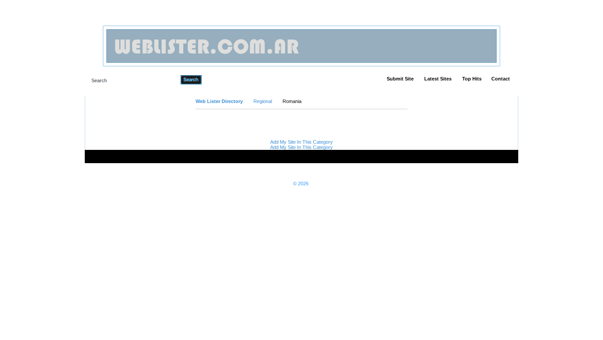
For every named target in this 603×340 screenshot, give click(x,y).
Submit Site (400, 78)
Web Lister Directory (219, 101)
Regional (262, 101)
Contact (500, 78)
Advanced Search (224, 79)
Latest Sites (438, 78)
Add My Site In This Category (301, 142)
